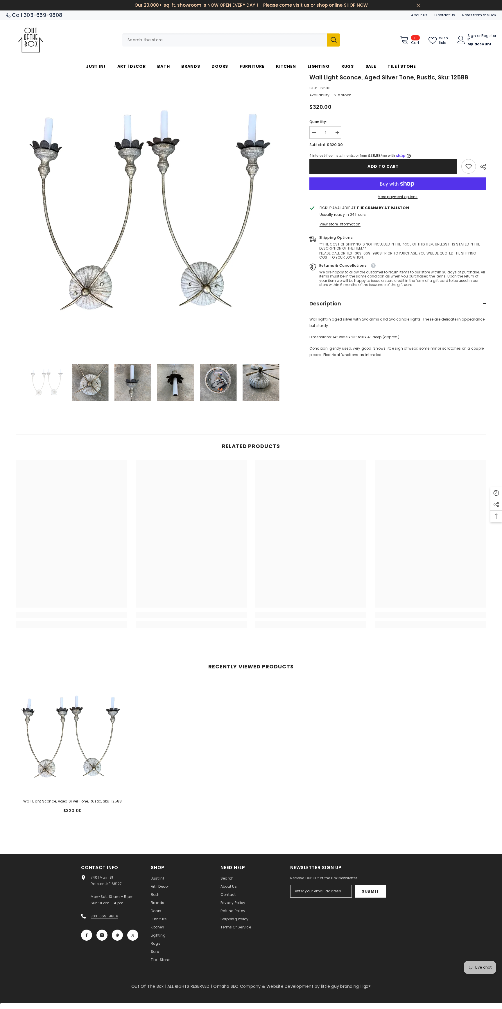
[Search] (231, 40)
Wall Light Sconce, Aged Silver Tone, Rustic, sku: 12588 (72, 801)
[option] (154, 211)
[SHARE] (481, 167)
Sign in (471, 37)
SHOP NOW (356, 5)
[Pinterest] (117, 935)
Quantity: (318, 121)
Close (418, 5)
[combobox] (224, 40)
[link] (468, 166)
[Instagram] (101, 935)
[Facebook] (86, 935)
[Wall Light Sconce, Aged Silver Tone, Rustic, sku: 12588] (72, 737)
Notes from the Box (479, 15)
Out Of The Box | (149, 986)
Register (488, 36)
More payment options (397, 196)
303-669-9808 (43, 15)
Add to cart (383, 166)
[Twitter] (132, 935)
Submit (370, 891)
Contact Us (444, 15)
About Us (419, 15)
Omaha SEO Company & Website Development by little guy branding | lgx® (292, 986)
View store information (340, 224)
